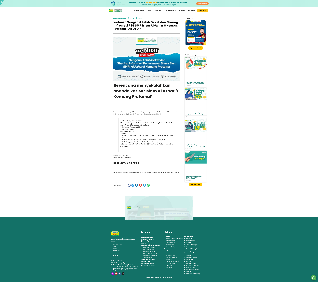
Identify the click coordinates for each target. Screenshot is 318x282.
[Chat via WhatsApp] (313, 277)
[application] (153, 10)
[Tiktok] (123, 273)
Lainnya (140, 18)
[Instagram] (112, 273)
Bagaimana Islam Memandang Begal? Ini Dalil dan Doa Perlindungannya (194, 177)
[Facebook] (119, 273)
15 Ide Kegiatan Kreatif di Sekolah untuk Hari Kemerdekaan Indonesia (195, 82)
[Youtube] (116, 273)
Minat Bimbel (202, 10)
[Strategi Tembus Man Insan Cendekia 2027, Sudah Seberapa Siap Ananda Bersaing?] (196, 32)
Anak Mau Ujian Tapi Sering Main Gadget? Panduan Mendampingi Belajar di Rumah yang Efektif (194, 114)
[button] (129, 185)
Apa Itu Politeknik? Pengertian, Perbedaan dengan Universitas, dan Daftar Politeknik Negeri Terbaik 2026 (195, 145)
